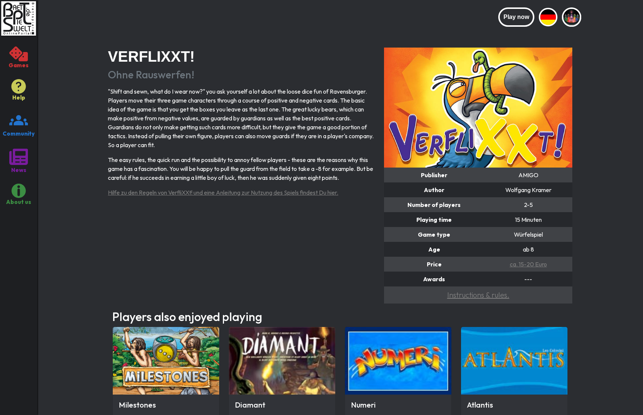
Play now (516, 17)
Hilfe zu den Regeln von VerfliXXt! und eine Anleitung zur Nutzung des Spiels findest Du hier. (223, 192)
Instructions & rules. (478, 294)
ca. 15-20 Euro (528, 264)
